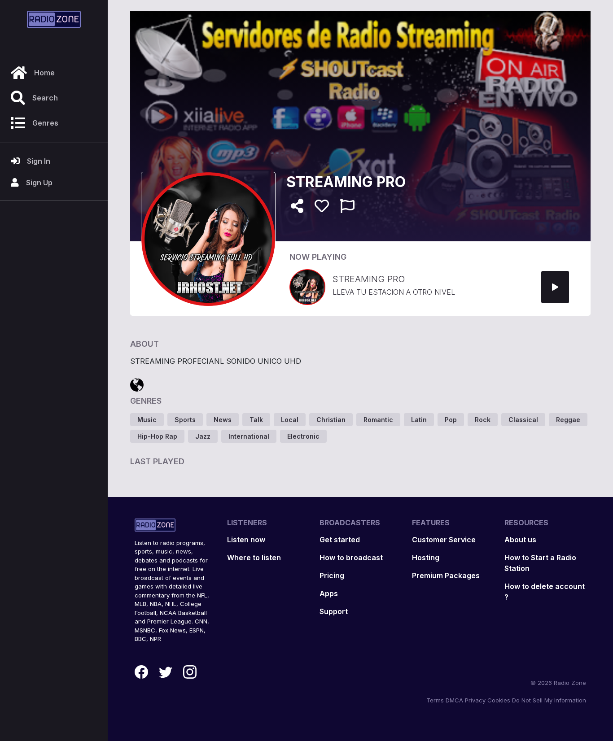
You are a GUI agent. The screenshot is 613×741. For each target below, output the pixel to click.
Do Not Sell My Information (549, 700)
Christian (331, 419)
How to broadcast (351, 557)
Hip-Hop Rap (157, 436)
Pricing (332, 575)
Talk (256, 419)
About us (520, 539)
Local (289, 419)
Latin (419, 419)
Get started (340, 539)
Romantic (378, 419)
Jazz (202, 436)
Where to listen (254, 557)
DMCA (454, 700)
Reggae (568, 419)
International (248, 436)
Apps (329, 593)
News (223, 419)
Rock (482, 419)
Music (147, 419)
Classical (523, 419)
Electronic (303, 436)
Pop (451, 419)
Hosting (425, 557)
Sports (185, 419)
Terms (435, 700)
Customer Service (444, 539)
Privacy (475, 700)
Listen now (246, 539)
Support (334, 611)
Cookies (498, 700)
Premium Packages (446, 575)
